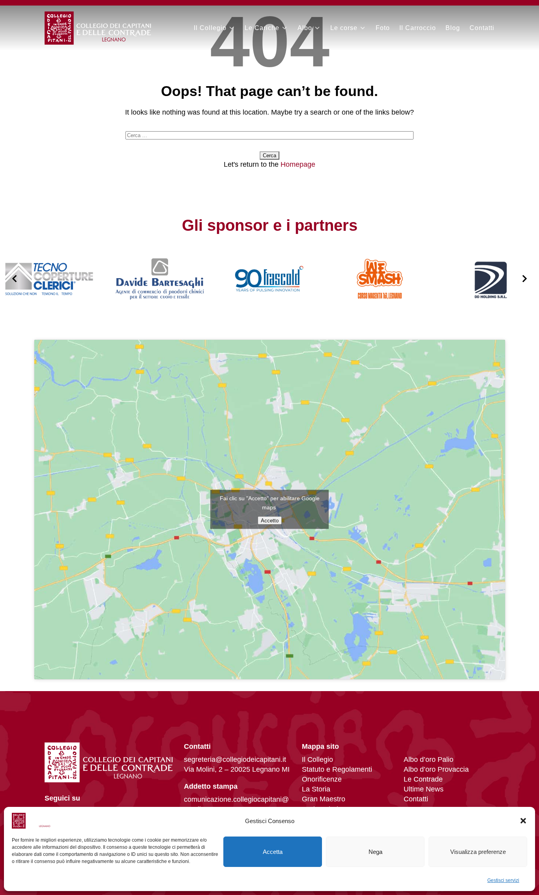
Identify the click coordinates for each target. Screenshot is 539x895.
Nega (375, 851)
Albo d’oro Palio (428, 759)
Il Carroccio (417, 27)
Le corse (343, 27)
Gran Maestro (323, 799)
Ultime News (424, 789)
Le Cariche (262, 27)
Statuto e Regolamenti (337, 769)
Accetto (270, 521)
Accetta (273, 851)
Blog (452, 27)
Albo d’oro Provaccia (436, 769)
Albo (305, 27)
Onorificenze (322, 779)
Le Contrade (423, 779)
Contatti (482, 27)
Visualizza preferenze (478, 851)
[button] (523, 821)
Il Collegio (210, 27)
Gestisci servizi (503, 880)
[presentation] (14, 279)
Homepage (298, 164)
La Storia (316, 789)
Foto (383, 27)
